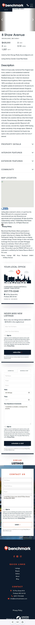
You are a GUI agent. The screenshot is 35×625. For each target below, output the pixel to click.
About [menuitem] (17, 576)
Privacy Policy (7, 226)
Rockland (24, 255)
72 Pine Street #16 (19, 592)
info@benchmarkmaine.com (18, 599)
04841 (31, 255)
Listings (9, 255)
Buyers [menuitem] (17, 571)
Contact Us (7, 299)
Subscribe (17, 352)
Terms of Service (9, 450)
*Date (5, 389)
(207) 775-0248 (28, 5)
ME (14, 255)
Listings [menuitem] (17, 568)
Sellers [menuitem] (17, 573)
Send (17, 524)
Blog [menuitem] (17, 579)
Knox (18, 255)
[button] (3, 19)
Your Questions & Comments (12, 404)
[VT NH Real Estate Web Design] (22, 618)
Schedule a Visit (24, 370)
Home (3, 255)
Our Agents (14, 299)
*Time (5, 396)
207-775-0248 (11, 291)
